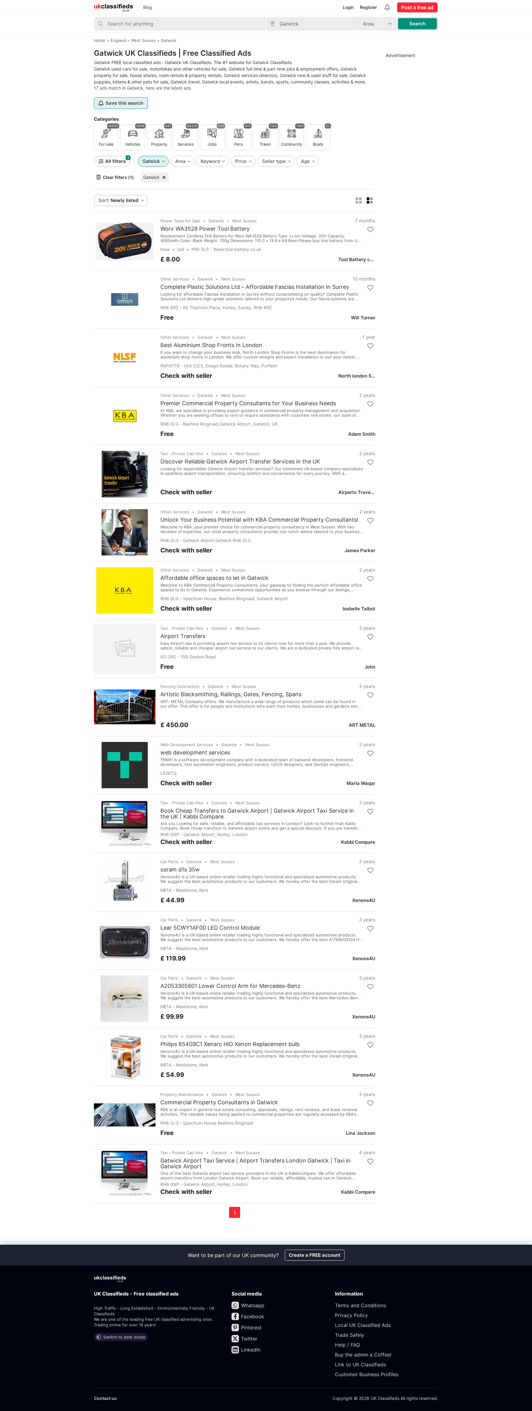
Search (417, 23)
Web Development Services (186, 744)
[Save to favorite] (370, 230)
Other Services (174, 279)
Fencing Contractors (180, 686)
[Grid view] (358, 200)
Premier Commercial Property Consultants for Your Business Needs (248, 403)
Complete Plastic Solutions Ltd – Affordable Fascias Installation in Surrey (254, 287)
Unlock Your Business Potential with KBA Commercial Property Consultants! (259, 520)
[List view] (369, 200)
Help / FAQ (347, 1345)
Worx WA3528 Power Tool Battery (205, 229)
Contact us (105, 1398)
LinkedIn (250, 1350)
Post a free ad (417, 7)
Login (348, 7)
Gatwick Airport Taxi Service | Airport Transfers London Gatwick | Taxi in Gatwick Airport (255, 1163)
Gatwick (151, 177)
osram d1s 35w (180, 870)
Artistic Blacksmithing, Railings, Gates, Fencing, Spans (230, 694)
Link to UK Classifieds (360, 1364)
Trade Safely (349, 1335)
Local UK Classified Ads (363, 1325)
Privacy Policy (351, 1315)
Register (368, 7)
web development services (195, 753)
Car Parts (169, 861)
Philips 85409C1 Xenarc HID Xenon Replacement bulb (230, 1044)
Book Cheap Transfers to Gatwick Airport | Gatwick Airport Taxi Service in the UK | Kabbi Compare (257, 813)
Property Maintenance (181, 1094)
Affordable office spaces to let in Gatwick (214, 578)
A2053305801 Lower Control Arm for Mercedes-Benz (230, 986)
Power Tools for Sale (180, 220)
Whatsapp (252, 1305)
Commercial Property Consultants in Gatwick (219, 1102)
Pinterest (251, 1327)
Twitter (249, 1339)
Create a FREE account (315, 1255)
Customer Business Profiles (366, 1374)
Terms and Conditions (360, 1305)
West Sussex (244, 220)
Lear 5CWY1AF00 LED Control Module (210, 928)
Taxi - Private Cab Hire (181, 453)
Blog (147, 7)
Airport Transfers (182, 636)
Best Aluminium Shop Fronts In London (211, 345)
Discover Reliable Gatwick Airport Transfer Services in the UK (240, 462)
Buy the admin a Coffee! (363, 1355)
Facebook (252, 1316)
